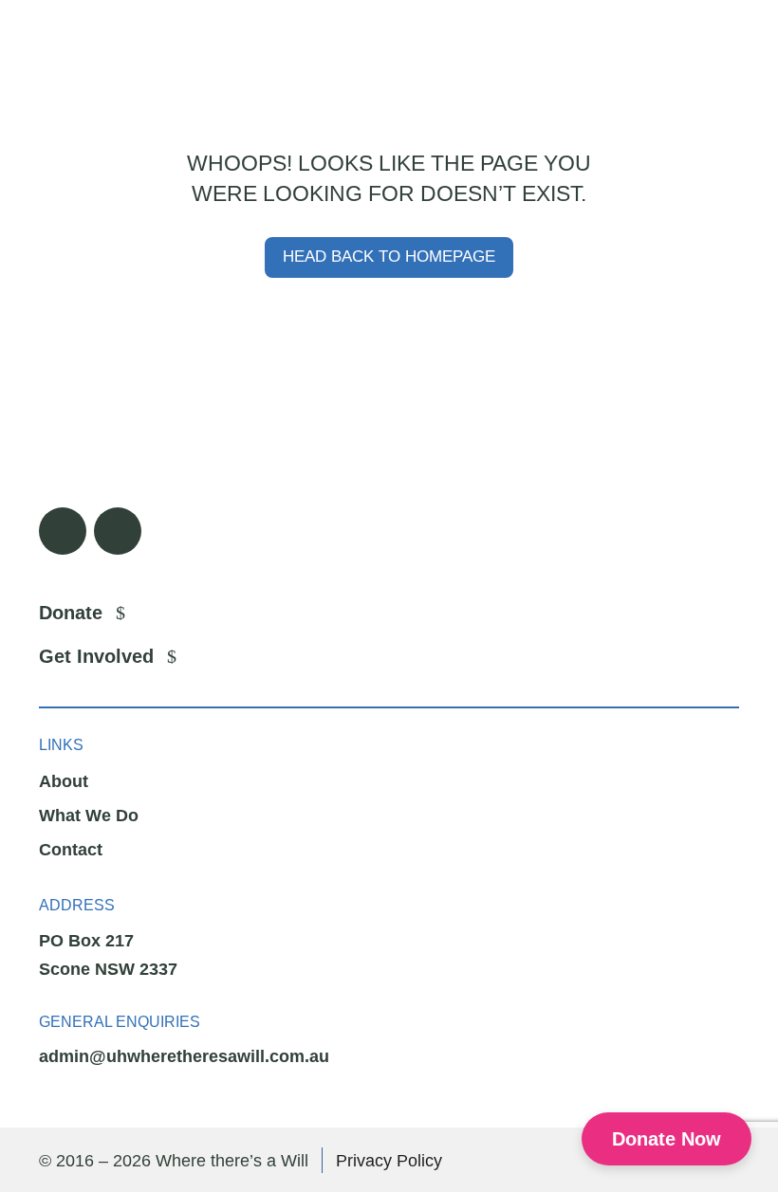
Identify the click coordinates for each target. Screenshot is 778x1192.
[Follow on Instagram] (117, 531)
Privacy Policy (389, 1160)
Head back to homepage (389, 257)
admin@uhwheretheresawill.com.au (184, 1056)
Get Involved (96, 656)
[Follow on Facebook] (62, 531)
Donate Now (666, 1138)
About (63, 781)
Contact (70, 849)
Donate (70, 612)
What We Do (89, 815)
